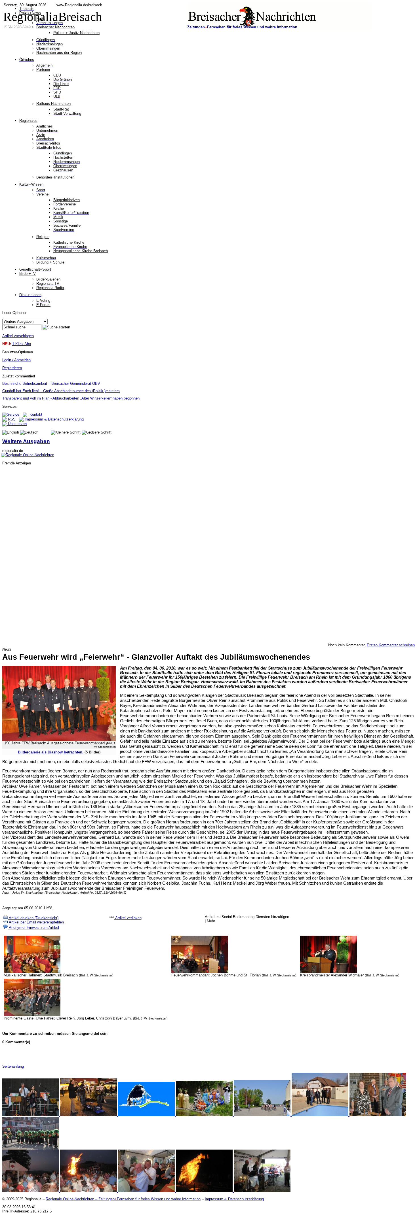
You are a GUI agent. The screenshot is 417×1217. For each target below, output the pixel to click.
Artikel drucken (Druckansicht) (33, 918)
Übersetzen (17, 424)
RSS (11, 419)
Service (13, 414)
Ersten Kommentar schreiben (391, 645)
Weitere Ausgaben (26, 441)
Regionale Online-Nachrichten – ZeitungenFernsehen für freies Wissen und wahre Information (123, 1199)
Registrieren (12, 368)
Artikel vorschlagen (18, 336)
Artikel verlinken (128, 918)
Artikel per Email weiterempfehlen (36, 922)
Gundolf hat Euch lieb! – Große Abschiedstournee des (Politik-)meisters (61, 391)
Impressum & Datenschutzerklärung (54, 419)
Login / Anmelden (16, 360)
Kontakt (34, 414)
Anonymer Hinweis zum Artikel (33, 927)
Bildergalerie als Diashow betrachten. (50, 752)
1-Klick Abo (21, 344)
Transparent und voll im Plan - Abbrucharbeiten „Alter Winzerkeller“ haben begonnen (71, 398)
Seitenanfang (13, 1066)
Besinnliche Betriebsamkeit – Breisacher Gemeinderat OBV (51, 383)
